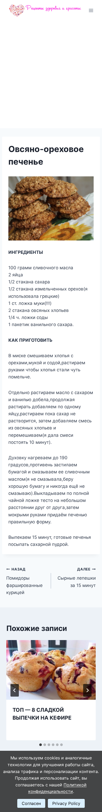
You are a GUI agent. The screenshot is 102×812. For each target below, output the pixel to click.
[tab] (40, 744)
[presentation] (51, 670)
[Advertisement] (51, 75)
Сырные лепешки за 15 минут (77, 577)
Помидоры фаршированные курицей (24, 581)
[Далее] (87, 690)
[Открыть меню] (91, 10)
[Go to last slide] (14, 690)
